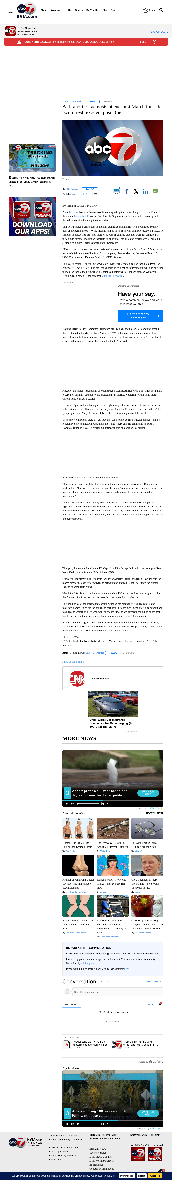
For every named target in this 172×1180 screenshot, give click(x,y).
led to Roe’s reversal (112, 275)
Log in (149, 981)
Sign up (157, 981)
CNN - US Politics (94, 653)
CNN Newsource (73, 189)
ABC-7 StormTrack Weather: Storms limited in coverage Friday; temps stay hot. (32, 181)
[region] (112, 1021)
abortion (72, 212)
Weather (55, 10)
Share (114, 10)
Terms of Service (58, 1135)
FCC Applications (58, 1151)
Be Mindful (92, 10)
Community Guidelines (70, 1139)
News (44, 10)
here (126, 968)
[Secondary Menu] (13, 10)
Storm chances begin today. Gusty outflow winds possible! (84, 41)
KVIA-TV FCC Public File (63, 1147)
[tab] (71, 1004)
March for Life (82, 216)
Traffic (68, 10)
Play (105, 10)
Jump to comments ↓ (73, 661)
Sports (79, 10)
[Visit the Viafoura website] (156, 1061)
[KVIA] (27, 10)
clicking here (88, 963)
